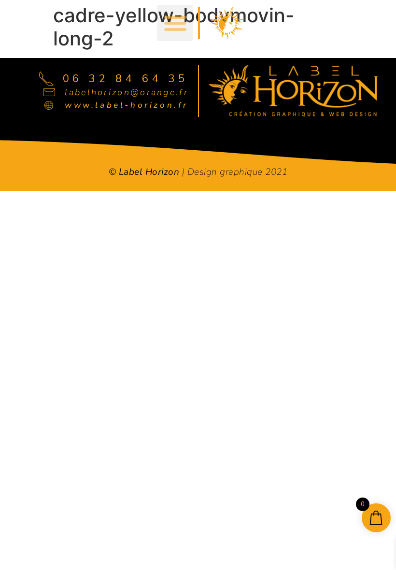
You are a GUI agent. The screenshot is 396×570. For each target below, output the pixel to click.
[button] (175, 23)
